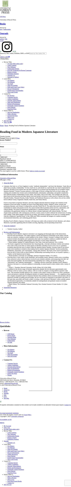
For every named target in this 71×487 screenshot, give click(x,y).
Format (2, 138)
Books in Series (12, 72)
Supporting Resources (10, 287)
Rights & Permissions (13, 104)
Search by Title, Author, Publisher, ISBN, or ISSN (14, 53)
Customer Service (12, 97)
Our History (10, 80)
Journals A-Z (11, 75)
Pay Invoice (10, 95)
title (6, 39)
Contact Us (10, 119)
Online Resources (12, 454)
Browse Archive (5, 322)
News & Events (12, 356)
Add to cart (4, 157)
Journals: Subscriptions (14, 100)
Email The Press (12, 373)
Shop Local (10, 117)
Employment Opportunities (15, 90)
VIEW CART (4, 57)
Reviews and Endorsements (12, 232)
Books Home (11, 335)
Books (3, 24)
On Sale (9, 342)
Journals (4, 33)
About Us (6, 390)
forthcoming (7, 29)
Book (6, 125)
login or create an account (37, 171)
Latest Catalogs (11, 65)
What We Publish (12, 85)
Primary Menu (4, 58)
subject (2, 39)
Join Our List (7, 121)
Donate (9, 375)
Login (2, 40)
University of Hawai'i (17, 416)
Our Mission (11, 82)
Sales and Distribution (13, 102)
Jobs (5, 395)
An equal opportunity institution (9, 413)
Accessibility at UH (5, 419)
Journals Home (11, 337)
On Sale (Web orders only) (15, 63)
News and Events (12, 92)
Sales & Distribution (13, 368)
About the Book (8, 183)
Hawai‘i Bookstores (13, 89)
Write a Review (11, 114)
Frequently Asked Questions (15, 105)
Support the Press (12, 115)
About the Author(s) (9, 226)
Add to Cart (4, 164)
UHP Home (10, 334)
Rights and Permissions (14, 468)
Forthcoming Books (13, 69)
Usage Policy (27, 415)
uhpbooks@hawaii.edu (11, 383)
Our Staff (10, 84)
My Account (7, 426)
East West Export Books (14, 481)
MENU (2, 423)
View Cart (7, 122)
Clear (18, 138)
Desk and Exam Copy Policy (15, 87)
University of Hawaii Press (8, 178)
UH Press (3, 16)
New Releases (11, 67)
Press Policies (11, 107)
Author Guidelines (12, 99)
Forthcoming (11, 340)
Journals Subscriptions (13, 367)
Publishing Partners (13, 74)
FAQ (5, 396)
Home (2, 125)
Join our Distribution (13, 112)
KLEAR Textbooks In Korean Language (19, 70)
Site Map (6, 398)
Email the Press (11, 109)
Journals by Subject (13, 77)
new (1, 29)
